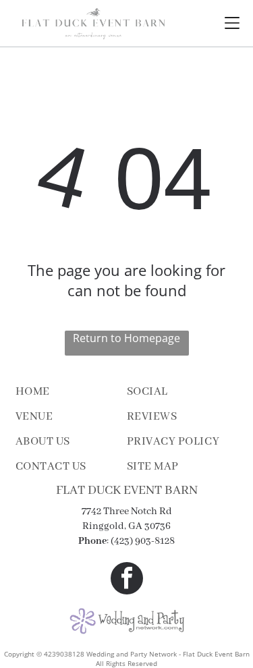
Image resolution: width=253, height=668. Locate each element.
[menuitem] (71, 391)
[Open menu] (232, 23)
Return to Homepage (126, 338)
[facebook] (127, 580)
